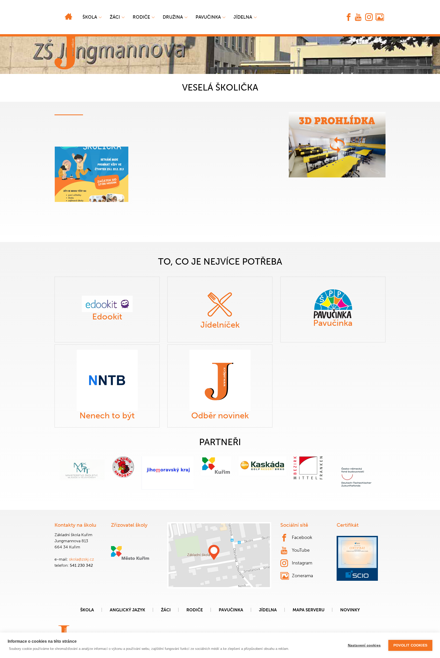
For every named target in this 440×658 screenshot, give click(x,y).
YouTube (301, 550)
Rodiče (141, 17)
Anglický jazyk (127, 609)
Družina (173, 17)
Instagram (302, 563)
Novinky (350, 609)
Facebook (302, 537)
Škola (89, 17)
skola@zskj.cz (81, 559)
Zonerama (302, 575)
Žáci (166, 609)
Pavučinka (208, 17)
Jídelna (242, 17)
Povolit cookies (410, 645)
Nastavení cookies (364, 645)
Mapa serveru (308, 609)
